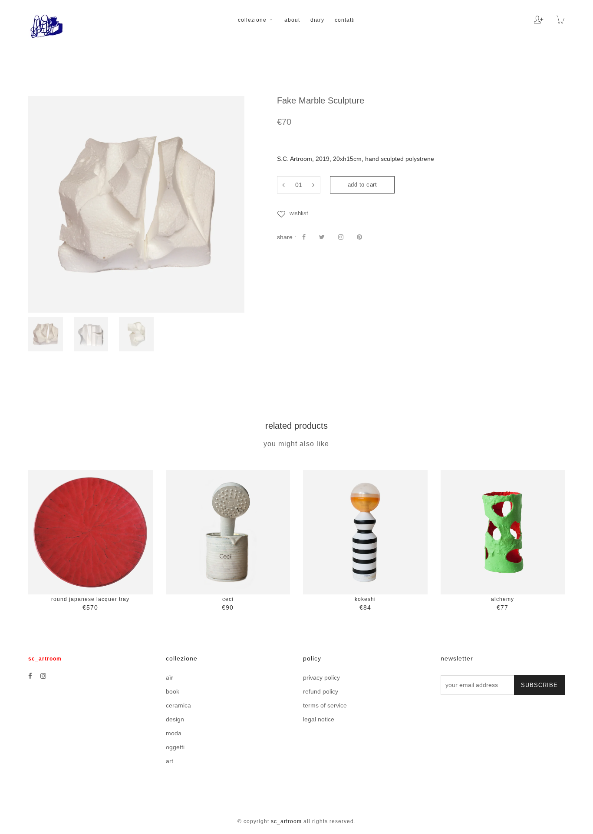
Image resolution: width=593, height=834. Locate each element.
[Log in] (532, 16)
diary (317, 20)
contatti (345, 20)
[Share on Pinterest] (359, 237)
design (175, 719)
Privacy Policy (321, 677)
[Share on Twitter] (321, 237)
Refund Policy (320, 691)
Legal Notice (318, 719)
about (292, 20)
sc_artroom (286, 821)
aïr (169, 677)
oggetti (175, 747)
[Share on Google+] (340, 237)
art (169, 760)
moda (173, 733)
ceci (228, 599)
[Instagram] (43, 676)
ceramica (178, 705)
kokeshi (365, 599)
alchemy (502, 599)
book (172, 691)
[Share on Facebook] (303, 237)
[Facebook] (30, 676)
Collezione (253, 20)
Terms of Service (325, 705)
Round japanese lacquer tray (90, 599)
